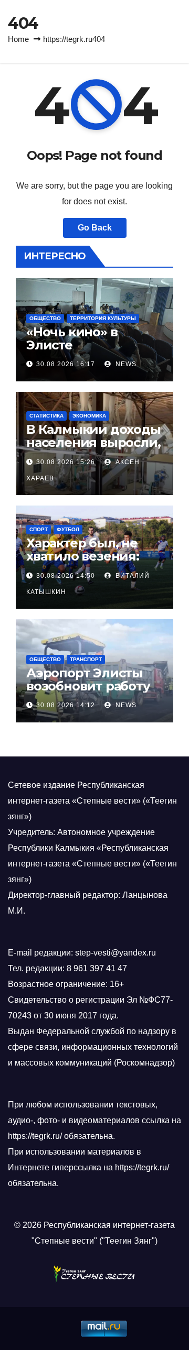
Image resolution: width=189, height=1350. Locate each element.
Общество (45, 318)
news (124, 364)
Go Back (95, 227)
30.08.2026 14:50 (65, 575)
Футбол (68, 529)
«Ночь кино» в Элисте (71, 338)
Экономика (89, 416)
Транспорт (86, 659)
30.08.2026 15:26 (65, 462)
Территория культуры (103, 318)
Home (18, 39)
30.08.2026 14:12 (65, 705)
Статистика (46, 416)
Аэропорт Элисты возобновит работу (88, 679)
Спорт (38, 529)
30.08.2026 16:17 (65, 364)
